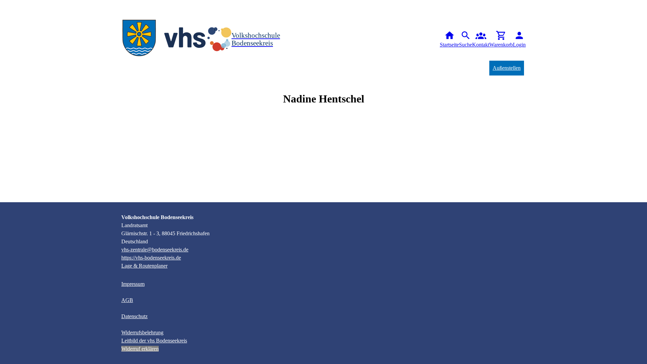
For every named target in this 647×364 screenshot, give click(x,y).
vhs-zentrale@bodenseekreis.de (154, 249)
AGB (127, 300)
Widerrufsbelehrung (142, 332)
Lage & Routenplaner (144, 266)
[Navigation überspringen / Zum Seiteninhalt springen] (5, 5)
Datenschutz (134, 316)
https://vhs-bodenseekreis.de (151, 258)
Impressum (133, 284)
